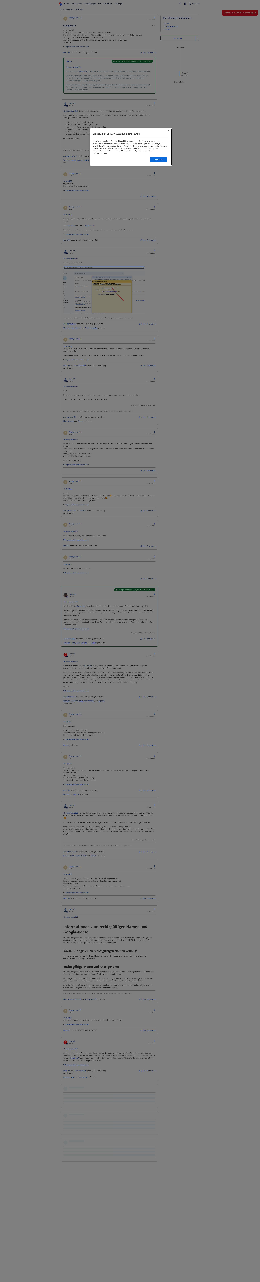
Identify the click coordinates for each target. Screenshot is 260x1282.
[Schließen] (169, 130)
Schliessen (158, 159)
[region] (131, 147)
